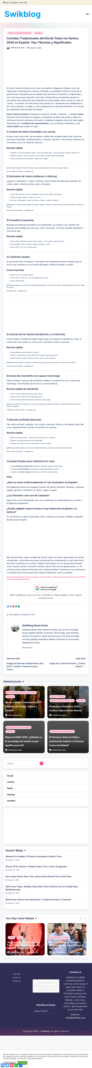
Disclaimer (16, 981)
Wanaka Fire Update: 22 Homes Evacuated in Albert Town (33, 856)
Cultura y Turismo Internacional (19, 33)
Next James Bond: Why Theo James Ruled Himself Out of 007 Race (38, 876)
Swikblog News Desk (35, 625)
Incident (11, 801)
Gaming (11, 794)
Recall (10, 776)
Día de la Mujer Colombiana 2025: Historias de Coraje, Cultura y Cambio (23, 706)
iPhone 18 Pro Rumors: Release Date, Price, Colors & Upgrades (36, 866)
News (25, 937)
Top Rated (38, 33)
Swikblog (22, 14)
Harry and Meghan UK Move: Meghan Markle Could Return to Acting (24, 945)
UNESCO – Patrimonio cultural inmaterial (59, 577)
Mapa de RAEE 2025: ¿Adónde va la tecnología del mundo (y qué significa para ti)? (23, 741)
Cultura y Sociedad (57, 696)
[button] (27, 648)
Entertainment (14, 937)
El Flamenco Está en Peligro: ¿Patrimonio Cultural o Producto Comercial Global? (66, 741)
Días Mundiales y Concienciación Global (21, 692)
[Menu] (87, 14)
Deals (10, 788)
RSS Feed (16, 974)
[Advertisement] (46, 69)
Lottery (10, 782)
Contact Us (17, 977)
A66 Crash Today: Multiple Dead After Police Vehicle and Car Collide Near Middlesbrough (41, 888)
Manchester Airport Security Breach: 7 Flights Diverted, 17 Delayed (38, 899)
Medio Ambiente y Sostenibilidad (18, 727)
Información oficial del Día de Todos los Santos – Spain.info (26, 577)
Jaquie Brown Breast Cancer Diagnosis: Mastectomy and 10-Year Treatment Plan (66, 945)
